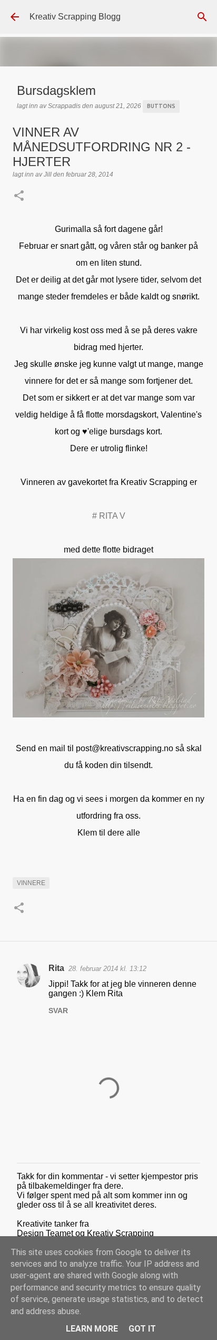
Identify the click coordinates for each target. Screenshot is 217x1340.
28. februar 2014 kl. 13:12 (107, 969)
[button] (19, 196)
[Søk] (202, 17)
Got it (142, 1329)
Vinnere (31, 883)
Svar (58, 1010)
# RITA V (108, 515)
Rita (56, 968)
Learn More (92, 1329)
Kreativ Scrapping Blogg (75, 16)
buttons (161, 106)
